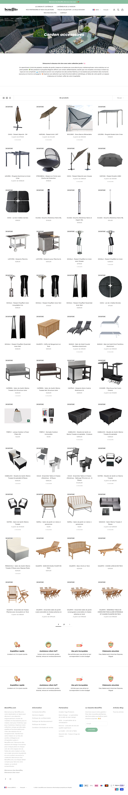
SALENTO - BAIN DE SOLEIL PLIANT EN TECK (48, 567)
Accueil (6, 18)
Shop (12, 18)
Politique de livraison (39, 724)
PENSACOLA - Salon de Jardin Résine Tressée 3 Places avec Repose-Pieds (17, 567)
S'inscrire (91, 729)
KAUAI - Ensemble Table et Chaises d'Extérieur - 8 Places (48, 477)
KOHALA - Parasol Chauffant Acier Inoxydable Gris (17, 304)
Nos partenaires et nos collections (40, 10)
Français (105, 9)
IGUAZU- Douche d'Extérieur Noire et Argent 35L (79, 219)
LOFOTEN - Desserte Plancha (17, 259)
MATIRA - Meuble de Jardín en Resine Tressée (110, 477)
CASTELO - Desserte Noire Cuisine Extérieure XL (79, 389)
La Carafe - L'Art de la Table (68, 731)
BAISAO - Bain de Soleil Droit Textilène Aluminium (110, 345)
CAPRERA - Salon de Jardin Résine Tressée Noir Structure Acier (48, 389)
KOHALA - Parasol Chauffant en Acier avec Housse (79, 260)
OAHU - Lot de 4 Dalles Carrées (17, 218)
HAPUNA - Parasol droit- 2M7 (48, 134)
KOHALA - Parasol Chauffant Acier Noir (48, 303)
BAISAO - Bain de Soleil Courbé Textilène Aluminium (79, 345)
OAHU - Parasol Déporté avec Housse (79, 176)
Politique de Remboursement (42, 721)
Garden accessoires (21, 18)
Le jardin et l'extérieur (44, 6)
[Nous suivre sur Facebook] (5, 779)
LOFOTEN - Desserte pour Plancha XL (48, 259)
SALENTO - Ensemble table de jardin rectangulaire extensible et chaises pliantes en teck (79, 612)
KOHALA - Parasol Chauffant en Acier (110, 259)
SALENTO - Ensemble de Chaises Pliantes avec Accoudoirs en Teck (17, 611)
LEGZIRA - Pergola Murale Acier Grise (110, 134)
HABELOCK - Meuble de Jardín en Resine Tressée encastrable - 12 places (79, 433)
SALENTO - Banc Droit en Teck (79, 566)
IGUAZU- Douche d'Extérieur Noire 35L (48, 218)
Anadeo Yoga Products (66, 712)
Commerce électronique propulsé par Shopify (59, 787)
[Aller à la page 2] (69, 624)
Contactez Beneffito (39, 712)
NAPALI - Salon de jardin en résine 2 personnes (48, 523)
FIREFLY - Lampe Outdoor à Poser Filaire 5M (17, 433)
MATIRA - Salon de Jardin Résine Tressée (18, 523)
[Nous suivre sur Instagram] (10, 779)
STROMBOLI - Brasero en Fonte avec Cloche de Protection (48, 177)
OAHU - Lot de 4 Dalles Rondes (110, 303)
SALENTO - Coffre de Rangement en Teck (48, 345)
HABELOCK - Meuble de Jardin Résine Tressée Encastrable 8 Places (17, 477)
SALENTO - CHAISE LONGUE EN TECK (110, 566)
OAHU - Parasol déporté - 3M (17, 134)
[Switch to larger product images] (3, 97)
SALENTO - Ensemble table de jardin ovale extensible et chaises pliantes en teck (49, 612)
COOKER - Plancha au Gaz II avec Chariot (110, 389)
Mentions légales (38, 715)
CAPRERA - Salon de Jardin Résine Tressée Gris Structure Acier (17, 389)
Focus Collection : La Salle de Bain (71, 10)
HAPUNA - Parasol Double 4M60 (110, 176)
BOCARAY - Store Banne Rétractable (79, 134)
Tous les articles (118, 712)
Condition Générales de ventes (42, 727)
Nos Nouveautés (50, 13)
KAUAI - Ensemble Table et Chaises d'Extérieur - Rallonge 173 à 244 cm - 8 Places (79, 478)
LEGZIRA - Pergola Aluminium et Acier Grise (18, 177)
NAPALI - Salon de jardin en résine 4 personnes (79, 523)
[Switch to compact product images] (10, 97)
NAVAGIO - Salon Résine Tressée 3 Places (110, 523)
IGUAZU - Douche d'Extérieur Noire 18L (110, 218)
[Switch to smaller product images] (7, 97)
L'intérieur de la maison (66, 6)
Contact (63, 13)
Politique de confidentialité (41, 718)
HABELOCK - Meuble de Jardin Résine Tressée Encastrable (110, 433)
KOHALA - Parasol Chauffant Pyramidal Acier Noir (79, 304)
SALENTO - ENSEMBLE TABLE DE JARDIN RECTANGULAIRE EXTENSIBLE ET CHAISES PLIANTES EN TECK (110, 612)
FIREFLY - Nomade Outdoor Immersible (48, 433)
